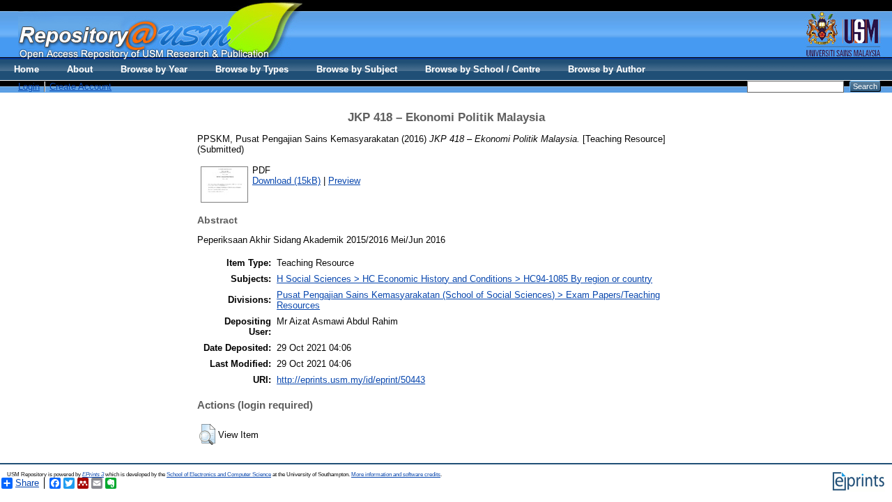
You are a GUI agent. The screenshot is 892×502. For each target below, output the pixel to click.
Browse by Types (252, 69)
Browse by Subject (356, 69)
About (80, 69)
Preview (344, 180)
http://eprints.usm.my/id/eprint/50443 (351, 380)
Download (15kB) (286, 180)
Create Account (80, 86)
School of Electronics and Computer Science (219, 474)
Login (29, 86)
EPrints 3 (93, 474)
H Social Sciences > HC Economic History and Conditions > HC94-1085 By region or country (464, 279)
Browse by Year (154, 69)
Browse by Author (606, 69)
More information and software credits (395, 474)
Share (27, 483)
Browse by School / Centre (482, 69)
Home (26, 69)
